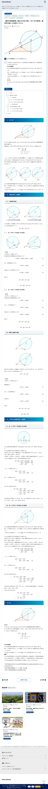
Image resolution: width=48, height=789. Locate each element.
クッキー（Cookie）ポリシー (8, 766)
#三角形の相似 (14, 15)
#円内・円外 (21, 15)
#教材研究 (27, 15)
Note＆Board (6, 2)
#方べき (6, 17)
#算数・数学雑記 (19, 17)
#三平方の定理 (7, 15)
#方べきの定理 (12, 17)
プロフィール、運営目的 (7, 755)
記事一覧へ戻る (24, 679)
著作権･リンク (5, 758)
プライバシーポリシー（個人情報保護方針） (12, 768)
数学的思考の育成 (8, 13)
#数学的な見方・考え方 (35, 15)
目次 (8, 89)
